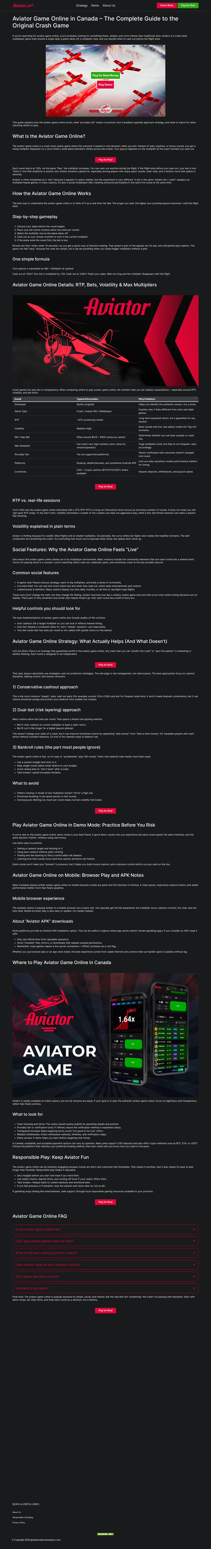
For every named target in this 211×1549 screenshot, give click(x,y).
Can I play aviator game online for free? (44, 1241)
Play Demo (105, 84)
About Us (16, 1512)
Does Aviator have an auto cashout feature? (48, 1265)
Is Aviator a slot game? (32, 1288)
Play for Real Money (105, 75)
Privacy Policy (18, 1522)
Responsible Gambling (22, 1517)
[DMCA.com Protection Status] (105, 1534)
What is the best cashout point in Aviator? (46, 1253)
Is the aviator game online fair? (38, 1229)
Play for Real (188, 5)
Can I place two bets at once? (37, 1276)
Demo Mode (166, 5)
